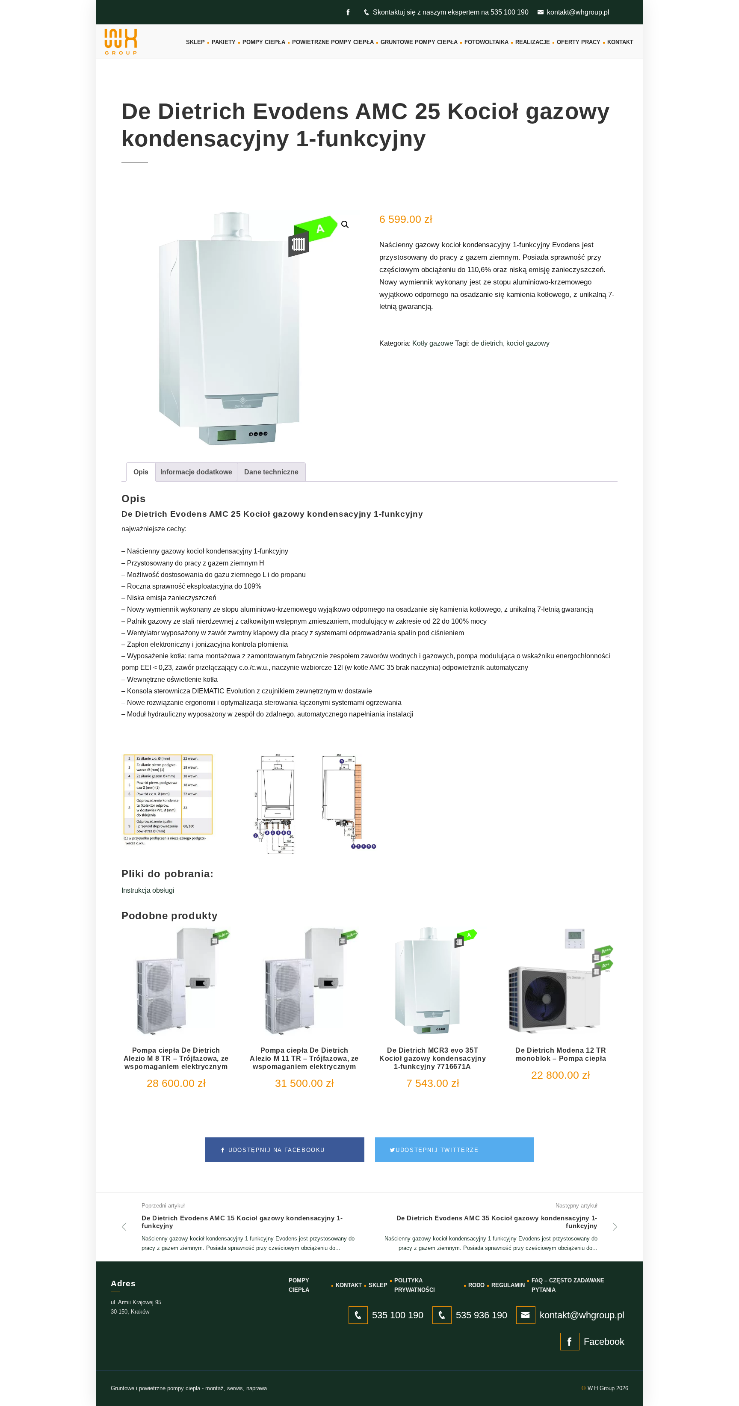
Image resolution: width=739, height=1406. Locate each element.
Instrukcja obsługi (147, 890)
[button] (345, 224)
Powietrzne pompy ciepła (333, 42)
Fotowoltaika (486, 42)
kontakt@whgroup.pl (578, 12)
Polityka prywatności (414, 1285)
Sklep (195, 42)
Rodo (476, 1285)
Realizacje (532, 42)
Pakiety (224, 42)
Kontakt (620, 42)
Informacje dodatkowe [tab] (196, 472)
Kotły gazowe (432, 343)
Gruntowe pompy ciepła (419, 42)
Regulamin (508, 1285)
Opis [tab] (140, 472)
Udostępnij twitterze (437, 1150)
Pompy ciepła (263, 42)
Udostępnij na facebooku (275, 1150)
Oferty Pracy (578, 42)
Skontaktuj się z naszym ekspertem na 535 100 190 (451, 12)
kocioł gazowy (528, 343)
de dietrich (487, 343)
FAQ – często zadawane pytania (568, 1285)
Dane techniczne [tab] (271, 472)
